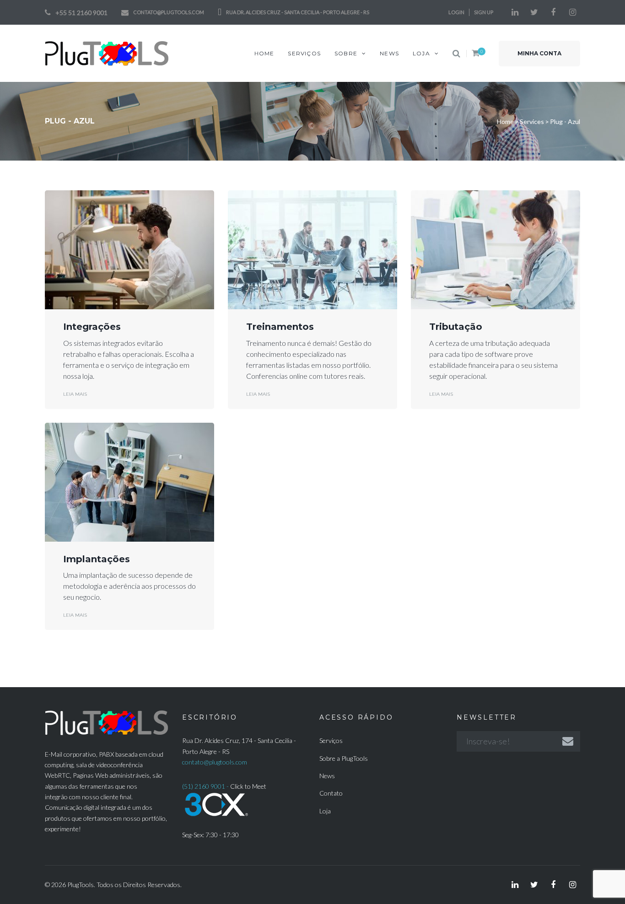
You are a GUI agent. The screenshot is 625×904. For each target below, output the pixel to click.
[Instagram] (572, 12)
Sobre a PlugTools (343, 758)
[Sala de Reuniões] (216, 797)
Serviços (331, 740)
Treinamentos (280, 326)
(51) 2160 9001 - (206, 786)
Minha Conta (539, 53)
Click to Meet (248, 786)
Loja (325, 811)
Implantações (96, 559)
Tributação (455, 326)
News (327, 776)
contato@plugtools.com (168, 12)
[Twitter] (534, 12)
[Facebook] (553, 12)
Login (456, 12)
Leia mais (75, 394)
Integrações (92, 326)
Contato (331, 793)
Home (505, 121)
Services (532, 121)
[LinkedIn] (515, 12)
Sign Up (483, 12)
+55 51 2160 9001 (81, 12)
